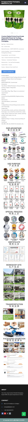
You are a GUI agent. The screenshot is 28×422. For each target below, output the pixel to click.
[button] (25, 2)
